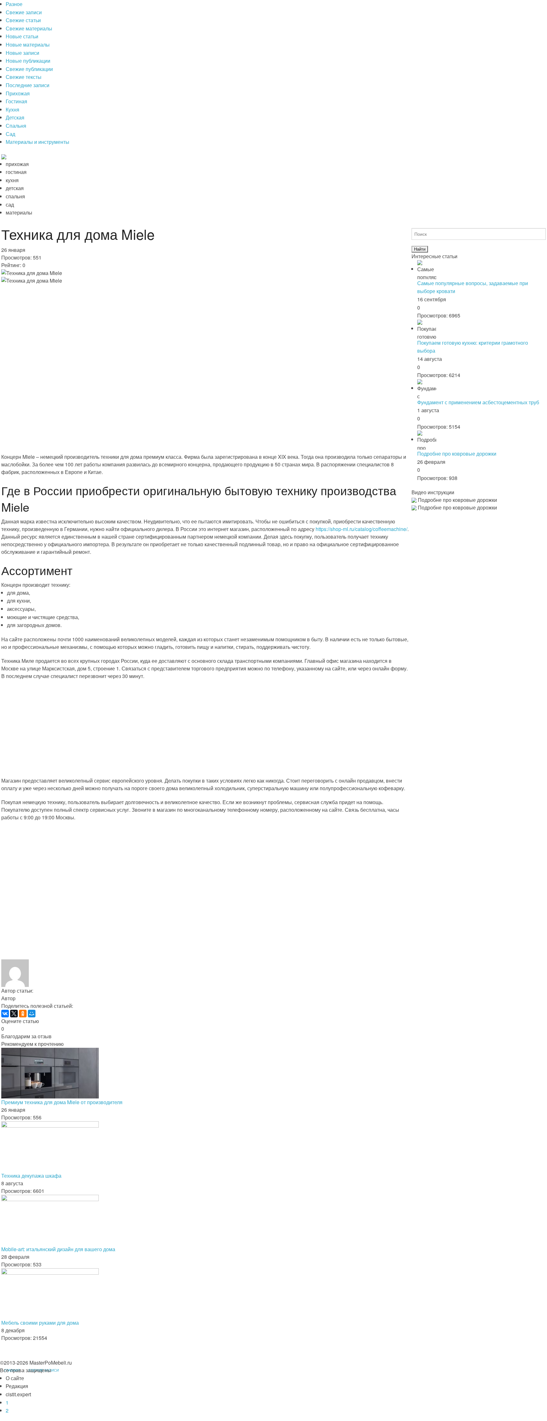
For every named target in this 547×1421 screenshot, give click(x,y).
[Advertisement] (191, 435)
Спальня (16, 125)
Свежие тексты (23, 76)
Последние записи (27, 85)
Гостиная (16, 101)
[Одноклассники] (23, 1013)
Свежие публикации (29, 69)
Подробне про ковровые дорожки (456, 453)
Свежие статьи (23, 20)
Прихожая (18, 93)
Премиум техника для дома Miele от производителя (62, 1102)
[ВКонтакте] (5, 1013)
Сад (10, 134)
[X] (14, 1013)
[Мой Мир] (31, 1013)
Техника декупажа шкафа (31, 1175)
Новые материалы (28, 44)
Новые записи (22, 52)
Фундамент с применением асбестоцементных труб (478, 402)
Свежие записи (24, 12)
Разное (14, 4)
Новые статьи (22, 36)
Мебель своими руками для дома (40, 1322)
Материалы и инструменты (37, 141)
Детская (15, 117)
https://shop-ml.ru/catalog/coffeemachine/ (361, 529)
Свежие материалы (29, 28)
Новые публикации (28, 60)
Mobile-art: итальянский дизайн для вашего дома (58, 1249)
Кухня (12, 109)
